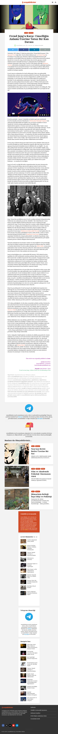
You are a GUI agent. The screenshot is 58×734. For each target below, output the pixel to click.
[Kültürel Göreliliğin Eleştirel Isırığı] (23, 687)
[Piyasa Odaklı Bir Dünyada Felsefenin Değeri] (23, 593)
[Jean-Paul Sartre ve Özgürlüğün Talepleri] (23, 699)
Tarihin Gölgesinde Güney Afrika (32, 540)
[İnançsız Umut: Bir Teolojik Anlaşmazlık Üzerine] (23, 581)
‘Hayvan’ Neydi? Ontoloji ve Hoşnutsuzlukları (31, 554)
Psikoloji (31, 32)
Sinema (43, 468)
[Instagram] (10, 725)
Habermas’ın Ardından (30, 558)
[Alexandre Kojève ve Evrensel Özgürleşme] (23, 565)
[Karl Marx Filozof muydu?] (23, 587)
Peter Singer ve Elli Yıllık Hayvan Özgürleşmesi (32, 571)
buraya (20, 417)
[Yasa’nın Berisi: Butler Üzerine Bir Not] (17, 453)
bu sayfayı (25, 529)
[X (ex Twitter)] (6, 725)
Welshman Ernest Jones (32, 234)
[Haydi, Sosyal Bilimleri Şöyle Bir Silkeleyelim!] (23, 675)
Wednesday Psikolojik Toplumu (38, 121)
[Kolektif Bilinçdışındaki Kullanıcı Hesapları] (23, 693)
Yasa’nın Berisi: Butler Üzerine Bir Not (40, 451)
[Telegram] (17, 725)
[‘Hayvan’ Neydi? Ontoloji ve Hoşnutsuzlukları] (23, 553)
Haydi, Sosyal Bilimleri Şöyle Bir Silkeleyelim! (31, 675)
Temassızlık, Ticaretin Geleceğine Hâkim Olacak (32, 653)
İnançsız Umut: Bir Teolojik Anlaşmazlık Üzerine (32, 582)
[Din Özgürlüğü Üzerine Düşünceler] (23, 658)
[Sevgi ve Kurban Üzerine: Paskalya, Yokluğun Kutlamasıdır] (23, 546)
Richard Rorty (21, 345)
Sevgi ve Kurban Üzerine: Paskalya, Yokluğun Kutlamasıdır (31, 547)
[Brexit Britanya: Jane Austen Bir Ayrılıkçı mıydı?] (23, 664)
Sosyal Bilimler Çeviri (20, 45)
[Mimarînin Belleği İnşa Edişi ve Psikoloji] (17, 499)
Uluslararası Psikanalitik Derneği (30, 231)
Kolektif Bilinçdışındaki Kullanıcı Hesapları (32, 693)
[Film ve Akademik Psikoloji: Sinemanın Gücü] (17, 476)
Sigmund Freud (11, 55)
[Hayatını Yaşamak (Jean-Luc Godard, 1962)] (23, 576)
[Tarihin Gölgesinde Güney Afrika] (23, 541)
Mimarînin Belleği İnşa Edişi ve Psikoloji (41, 495)
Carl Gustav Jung (40, 55)
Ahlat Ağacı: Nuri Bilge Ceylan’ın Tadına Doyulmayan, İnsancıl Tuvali (32, 646)
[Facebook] (3, 725)
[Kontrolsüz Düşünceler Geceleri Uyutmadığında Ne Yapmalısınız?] (23, 680)
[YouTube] (13, 725)
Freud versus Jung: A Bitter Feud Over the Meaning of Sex (35, 370)
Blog (33, 446)
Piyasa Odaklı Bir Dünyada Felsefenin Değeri (32, 593)
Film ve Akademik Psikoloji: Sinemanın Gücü (41, 473)
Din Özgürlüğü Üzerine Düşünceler (32, 657)
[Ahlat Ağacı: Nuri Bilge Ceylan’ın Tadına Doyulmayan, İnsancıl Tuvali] (23, 646)
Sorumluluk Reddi (35, 718)
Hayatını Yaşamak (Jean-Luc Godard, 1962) (31, 576)
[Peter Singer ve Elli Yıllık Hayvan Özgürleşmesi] (23, 570)
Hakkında (33, 707)
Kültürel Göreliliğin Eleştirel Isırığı (32, 687)
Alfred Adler (40, 246)
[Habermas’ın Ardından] (23, 559)
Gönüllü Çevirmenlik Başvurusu (39, 710)
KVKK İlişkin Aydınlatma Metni (39, 716)
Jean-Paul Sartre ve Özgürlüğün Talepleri (32, 699)
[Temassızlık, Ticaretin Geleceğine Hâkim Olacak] (23, 653)
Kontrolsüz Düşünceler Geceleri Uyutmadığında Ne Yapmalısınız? (32, 681)
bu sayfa (40, 418)
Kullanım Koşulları (35, 713)
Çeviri (26, 32)
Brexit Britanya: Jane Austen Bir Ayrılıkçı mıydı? (32, 664)
